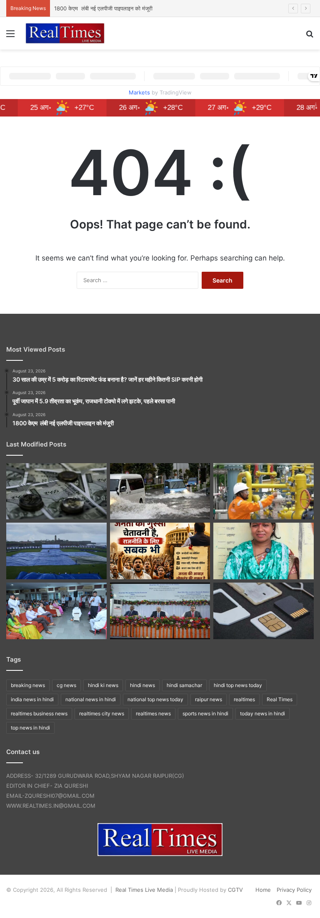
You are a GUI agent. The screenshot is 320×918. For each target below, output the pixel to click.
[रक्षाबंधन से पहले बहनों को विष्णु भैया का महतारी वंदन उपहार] (263, 551)
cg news (66, 685)
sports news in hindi (205, 713)
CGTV (235, 889)
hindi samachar (184, 685)
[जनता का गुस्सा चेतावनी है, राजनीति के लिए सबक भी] (160, 551)
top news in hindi (30, 727)
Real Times (279, 699)
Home (263, 889)
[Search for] (309, 36)
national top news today (155, 699)
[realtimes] (65, 33)
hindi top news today (238, 685)
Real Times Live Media (144, 889)
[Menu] (10, 36)
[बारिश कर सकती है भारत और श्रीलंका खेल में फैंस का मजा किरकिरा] (56, 551)
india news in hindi (32, 699)
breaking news (28, 685)
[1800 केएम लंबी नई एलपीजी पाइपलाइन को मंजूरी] (263, 491)
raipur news (208, 699)
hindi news (142, 685)
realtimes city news (101, 713)
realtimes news (153, 713)
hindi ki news (103, 685)
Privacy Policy (294, 889)
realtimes (244, 699)
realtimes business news (39, 713)
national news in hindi (90, 699)
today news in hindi (262, 713)
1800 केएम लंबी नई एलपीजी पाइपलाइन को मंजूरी (103, 8)
